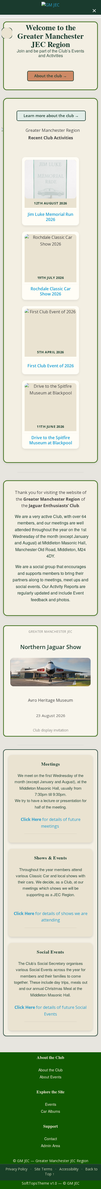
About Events (50, 1076)
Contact (50, 1138)
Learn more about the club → (51, 115)
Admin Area (50, 1145)
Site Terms (43, 1169)
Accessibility (68, 1169)
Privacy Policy (16, 1169)
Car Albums (50, 1111)
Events (50, 1104)
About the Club (50, 1069)
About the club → (50, 75)
